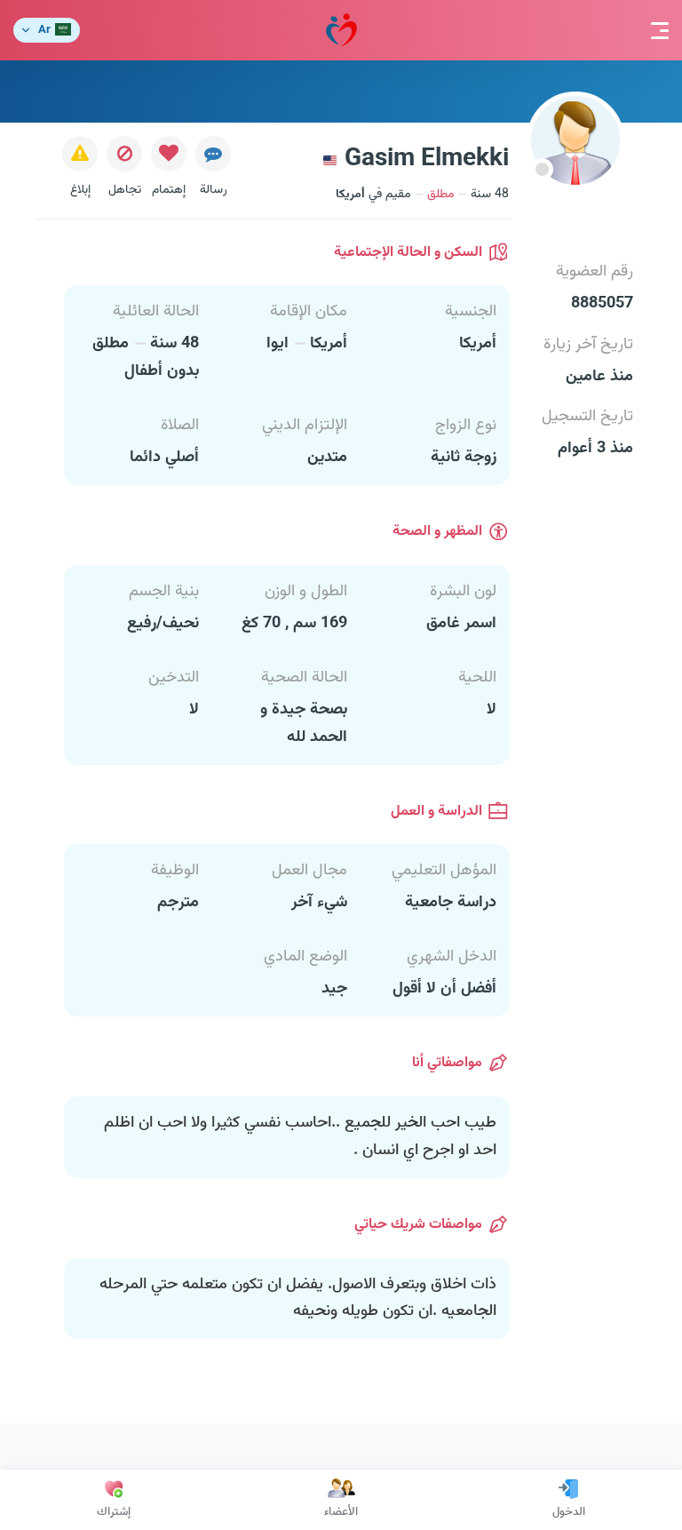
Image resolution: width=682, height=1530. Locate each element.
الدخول (568, 1512)
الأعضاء (341, 1512)
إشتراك (114, 1512)
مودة (341, 30)
